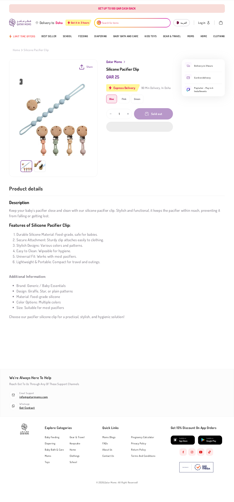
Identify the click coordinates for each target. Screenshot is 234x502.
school (73, 462)
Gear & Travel (172, 36)
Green (138, 100)
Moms (190, 36)
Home (204, 36)
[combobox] (132, 23)
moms (48, 455)
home (73, 449)
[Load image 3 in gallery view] (40, 166)
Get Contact (27, 408)
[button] (139, 127)
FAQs (105, 443)
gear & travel (77, 437)
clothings (75, 455)
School (67, 36)
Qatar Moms (110, 482)
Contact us (108, 455)
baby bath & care (54, 449)
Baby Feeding (52, 437)
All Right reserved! (128, 482)
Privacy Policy (138, 443)
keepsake (75, 443)
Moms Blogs (109, 437)
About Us (107, 449)
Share (89, 66)
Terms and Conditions (143, 455)
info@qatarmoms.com (33, 397)
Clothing (219, 36)
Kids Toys (150, 36)
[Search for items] (99, 22)
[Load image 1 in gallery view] (26, 166)
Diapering (100, 36)
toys (47, 462)
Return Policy (138, 449)
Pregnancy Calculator (142, 437)
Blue (113, 100)
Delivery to (47, 23)
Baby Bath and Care (125, 36)
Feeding (83, 36)
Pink (125, 100)
